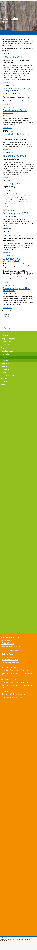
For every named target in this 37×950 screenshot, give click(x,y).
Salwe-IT (13, 939)
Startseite (4, 336)
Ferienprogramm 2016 (15, 213)
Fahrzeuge (4, 366)
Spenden (4, 372)
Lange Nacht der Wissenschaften (12, 259)
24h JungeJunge (11, 183)
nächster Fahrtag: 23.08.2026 (11, 647)
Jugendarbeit (5, 354)
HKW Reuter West (12, 57)
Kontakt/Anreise (7, 351)
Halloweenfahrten (10, 659)
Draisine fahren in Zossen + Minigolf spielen (17, 89)
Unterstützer (5, 369)
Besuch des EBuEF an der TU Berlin (18, 135)
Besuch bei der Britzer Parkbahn (15, 111)
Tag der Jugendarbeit (14, 155)
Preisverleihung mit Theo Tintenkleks (16, 289)
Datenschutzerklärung (23, 939)
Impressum (3, 940)
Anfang (6, 314)
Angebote (4, 348)
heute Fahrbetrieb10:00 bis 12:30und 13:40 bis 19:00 (7, 642)
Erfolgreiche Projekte (8, 375)
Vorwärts (7, 328)
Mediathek (4, 378)
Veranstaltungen (7, 342)
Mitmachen (5, 363)
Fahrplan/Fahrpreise (8, 339)
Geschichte (4, 381)
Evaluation (5, 360)
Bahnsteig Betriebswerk (9, 345)
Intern (3, 384)
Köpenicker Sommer (14, 235)
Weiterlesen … (7, 82)
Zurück (6, 316)
